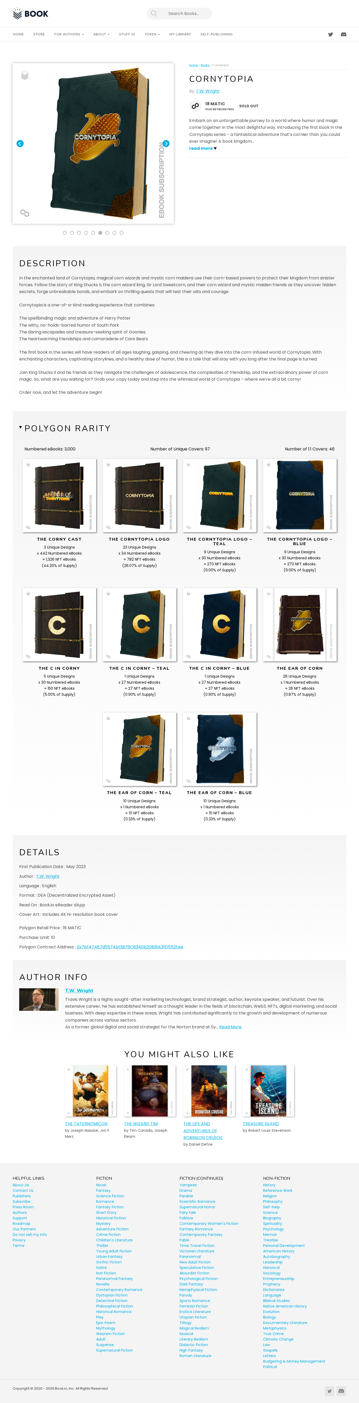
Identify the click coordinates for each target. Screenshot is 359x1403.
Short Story (106, 1212)
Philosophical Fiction (114, 1306)
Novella (102, 1284)
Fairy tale (188, 1212)
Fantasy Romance (196, 1229)
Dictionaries (274, 1289)
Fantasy (103, 1190)
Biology (269, 1317)
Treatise (270, 1240)
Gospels (270, 1350)
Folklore (186, 1218)
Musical (186, 1333)
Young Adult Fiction (114, 1251)
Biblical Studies (276, 1300)
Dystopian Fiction (112, 1295)
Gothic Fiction (109, 1262)
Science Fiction (110, 1196)
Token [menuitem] (151, 34)
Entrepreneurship (278, 1278)
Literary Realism (194, 1339)
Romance (105, 1201)
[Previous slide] (20, 143)
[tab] (65, 233)
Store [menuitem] (39, 34)
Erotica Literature (195, 1311)
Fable (184, 1240)
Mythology (105, 1328)
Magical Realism (194, 1328)
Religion (270, 1196)
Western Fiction (110, 1333)
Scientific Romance (198, 1201)
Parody (186, 1295)
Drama (186, 1190)
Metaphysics (274, 1328)
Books (205, 65)
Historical (271, 1267)
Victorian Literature (197, 1251)
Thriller (102, 1245)
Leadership (273, 1262)
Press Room (23, 1207)
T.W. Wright (207, 91)
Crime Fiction (108, 1234)
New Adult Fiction (195, 1262)
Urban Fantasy (109, 1256)
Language (272, 1295)
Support (20, 1218)
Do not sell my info (30, 1234)
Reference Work (278, 1190)
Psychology (273, 1229)
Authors (20, 1212)
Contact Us (23, 1190)
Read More (230, 1027)
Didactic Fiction (194, 1344)
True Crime (273, 1333)
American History (278, 1251)
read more (201, 148)
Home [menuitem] (18, 34)
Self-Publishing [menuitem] (217, 34)
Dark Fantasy (191, 1284)
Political (270, 1366)
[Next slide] (166, 143)
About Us (21, 1185)
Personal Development (284, 1245)
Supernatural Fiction (114, 1350)
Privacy (19, 1240)
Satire (101, 1267)
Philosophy (273, 1201)
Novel (101, 1185)
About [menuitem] (99, 34)
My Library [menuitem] (180, 34)
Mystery (103, 1223)
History (269, 1185)
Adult (101, 1339)
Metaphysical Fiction (198, 1289)
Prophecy (271, 1284)
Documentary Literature (285, 1322)
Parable (186, 1196)
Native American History (285, 1306)
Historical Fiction (111, 1218)
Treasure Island (261, 1124)
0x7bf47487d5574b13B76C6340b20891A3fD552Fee (130, 947)
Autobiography (276, 1256)
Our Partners (24, 1229)
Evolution (271, 1311)
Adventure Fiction (112, 1229)
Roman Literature (195, 1355)
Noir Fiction (106, 1273)
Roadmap (21, 1223)
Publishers (22, 1196)
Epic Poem (105, 1322)
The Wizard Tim (141, 1124)
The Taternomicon (86, 1124)
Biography (272, 1218)
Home (193, 65)
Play (100, 1317)
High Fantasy (191, 1350)
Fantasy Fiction (110, 1207)
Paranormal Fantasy (114, 1278)
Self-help (271, 1207)
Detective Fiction (111, 1300)
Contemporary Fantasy (201, 1234)
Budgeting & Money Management (294, 1361)
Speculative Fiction (197, 1267)
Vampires (188, 1185)
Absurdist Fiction (194, 1273)
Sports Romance (195, 1300)
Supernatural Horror (197, 1207)
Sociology (272, 1273)
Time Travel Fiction (197, 1245)
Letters (269, 1355)
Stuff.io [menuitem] (127, 34)
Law (266, 1344)
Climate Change (278, 1339)
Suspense (105, 1344)
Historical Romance (114, 1311)
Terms (18, 1245)
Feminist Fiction (194, 1306)
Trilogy (186, 1322)
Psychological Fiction (199, 1278)
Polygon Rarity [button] (67, 428)
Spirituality (272, 1223)
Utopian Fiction (193, 1317)
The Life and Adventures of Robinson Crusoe (203, 1131)
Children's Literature (114, 1240)
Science (270, 1212)
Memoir (270, 1234)
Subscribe (21, 1201)
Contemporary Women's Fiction (209, 1223)
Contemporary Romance (119, 1289)
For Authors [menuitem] (67, 34)
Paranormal (190, 1256)
